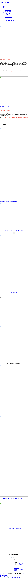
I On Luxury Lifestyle (9, 15)
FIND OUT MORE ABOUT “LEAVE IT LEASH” (14, 324)
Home (4, 6)
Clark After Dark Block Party (6, 56)
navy (24, 70)
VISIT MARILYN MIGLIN (14, 446)
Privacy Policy (8, 11)
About (4, 7)
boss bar (5, 70)
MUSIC (4, 18)
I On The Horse (8, 17)
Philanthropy (2, 71)
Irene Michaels (8, 10)
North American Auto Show (19, 117)
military (22, 70)
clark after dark (11, 70)
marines (19, 70)
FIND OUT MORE (14, 427)
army (2, 70)
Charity (8, 70)
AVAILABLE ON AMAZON (14, 554)
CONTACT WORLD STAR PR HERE (8, 201)
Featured (8, 59)
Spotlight (4, 21)
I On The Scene (8, 8)
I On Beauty (7, 14)
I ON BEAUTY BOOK (10, 20)
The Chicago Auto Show (5, 106)
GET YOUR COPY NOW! (5, 163)
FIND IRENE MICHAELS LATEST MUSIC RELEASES (14, 498)
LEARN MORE (14, 292)
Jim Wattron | (4, 59)
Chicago (7, 117)
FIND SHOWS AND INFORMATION (14, 363)
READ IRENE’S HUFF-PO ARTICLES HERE (14, 230)
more (1, 74)
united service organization (10, 71)
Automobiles (4, 117)
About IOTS (16, 568)
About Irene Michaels (18, 569)
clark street (16, 70)
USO (16, 71)
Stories (4, 12)
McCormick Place (12, 117)
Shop (4, 19)
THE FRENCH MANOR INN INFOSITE (14, 528)
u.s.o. (5, 71)
